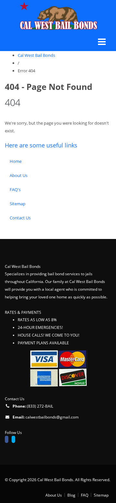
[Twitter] (15, 440)
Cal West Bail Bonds (36, 55)
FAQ (84, 495)
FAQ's (15, 189)
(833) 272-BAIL (40, 406)
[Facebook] (8, 440)
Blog (71, 495)
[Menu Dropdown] (102, 42)
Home (16, 161)
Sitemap (17, 204)
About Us (18, 175)
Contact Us (20, 218)
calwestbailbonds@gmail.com (52, 416)
